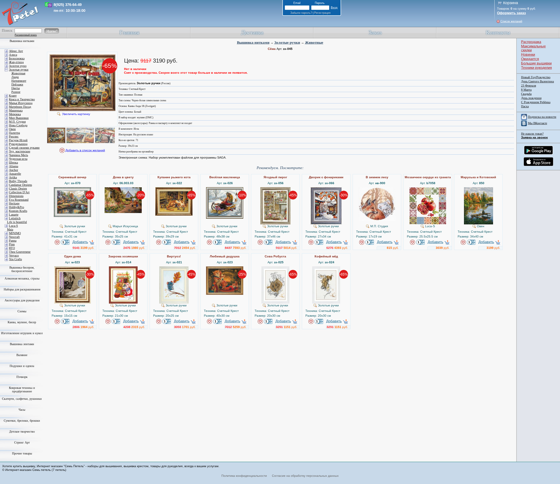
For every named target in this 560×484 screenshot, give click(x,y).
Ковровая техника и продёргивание (22, 389)
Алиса (13, 54)
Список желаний (511, 21)
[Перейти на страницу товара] (72, 189)
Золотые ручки (287, 42)
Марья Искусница (20, 103)
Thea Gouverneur (20, 251)
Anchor (13, 170)
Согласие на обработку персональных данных (305, 475)
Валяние (21, 355)
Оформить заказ (511, 13)
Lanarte (13, 214)
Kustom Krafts (18, 211)
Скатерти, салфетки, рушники (22, 398)
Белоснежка (16, 58)
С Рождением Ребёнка (535, 102)
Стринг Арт (22, 442)
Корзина (510, 3)
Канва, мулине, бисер (22, 322)
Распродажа (531, 42)
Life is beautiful (17, 222)
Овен (12, 129)
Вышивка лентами (22, 344)
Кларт (13, 95)
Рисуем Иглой (18, 140)
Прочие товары (22, 453)
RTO (12, 248)
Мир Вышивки (19, 118)
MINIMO (15, 233)
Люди (15, 77)
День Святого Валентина (537, 81)
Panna (12, 240)
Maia (10, 229)
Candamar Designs (20, 185)
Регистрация (322, 12)
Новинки (528, 54)
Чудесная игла (18, 159)
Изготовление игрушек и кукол (22, 333)
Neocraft (14, 237)
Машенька (16, 110)
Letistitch (15, 218)
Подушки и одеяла (22, 366)
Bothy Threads (18, 181)
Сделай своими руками (24, 147)
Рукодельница (18, 144)
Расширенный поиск (26, 35)
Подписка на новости (542, 117)
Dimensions (16, 196)
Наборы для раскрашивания (22, 289)
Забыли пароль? (301, 12)
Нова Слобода (18, 125)
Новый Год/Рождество (535, 77)
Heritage (14, 203)
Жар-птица (16, 62)
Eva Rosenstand (18, 199)
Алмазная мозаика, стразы (22, 278)
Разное (15, 92)
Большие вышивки (536, 63)
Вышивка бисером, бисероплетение (22, 269)
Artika (13, 177)
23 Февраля (528, 85)
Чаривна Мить (18, 155)
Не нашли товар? (532, 133)
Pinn (12, 244)
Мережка (15, 114)
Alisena (13, 166)
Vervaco (14, 255)
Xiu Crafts (15, 259)
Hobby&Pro (16, 207)
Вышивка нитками (253, 42)
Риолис (14, 136)
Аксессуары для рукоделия (22, 300)
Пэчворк (22, 377)
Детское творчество (22, 431)
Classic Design (18, 188)
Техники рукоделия (536, 68)
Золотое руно (17, 66)
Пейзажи (17, 84)
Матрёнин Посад (20, 106)
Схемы (22, 311)
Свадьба (526, 94)
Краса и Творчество (22, 99)
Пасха (525, 106)
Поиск (7, 30)
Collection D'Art (19, 192)
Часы (22, 409)
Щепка (13, 162)
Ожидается (530, 59)
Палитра (14, 133)
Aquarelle (15, 173)
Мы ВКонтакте (537, 123)
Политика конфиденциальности (244, 475)
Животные (314, 42)
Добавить (80, 242)
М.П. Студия (17, 121)
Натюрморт (18, 80)
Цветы (15, 88)
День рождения (531, 98)
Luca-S (13, 225)
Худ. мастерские (19, 151)
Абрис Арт (16, 51)
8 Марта (526, 89)
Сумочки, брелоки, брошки (22, 420)
